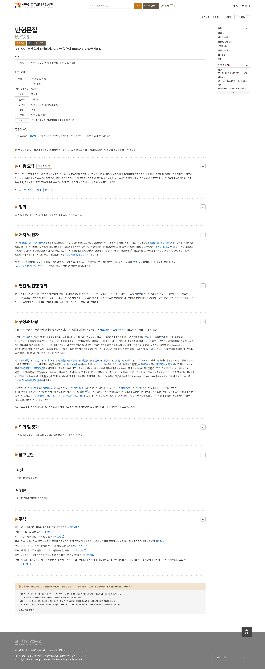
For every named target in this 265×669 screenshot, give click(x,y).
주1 (132, 250)
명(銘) (107, 360)
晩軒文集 (23, 37)
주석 (220, 59)
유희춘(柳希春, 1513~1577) (44, 395)
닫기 (203, 166)
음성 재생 (42, 166)
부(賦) (26, 337)
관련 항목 (224, 65)
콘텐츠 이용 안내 (25, 610)
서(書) (48, 360)
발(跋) (96, 360)
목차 (220, 28)
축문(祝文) (48, 387)
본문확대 (236, 17)
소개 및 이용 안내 (240, 6)
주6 (161, 337)
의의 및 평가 (223, 50)
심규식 (33, 135)
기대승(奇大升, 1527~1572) (72, 395)
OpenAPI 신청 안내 (57, 650)
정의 (220, 33)
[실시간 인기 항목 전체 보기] (171, 5)
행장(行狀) (126, 387)
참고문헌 (221, 55)
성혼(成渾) (25, 368)
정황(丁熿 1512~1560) (161, 242)
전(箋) (118, 360)
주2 (134, 261)
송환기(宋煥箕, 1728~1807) (28, 266)
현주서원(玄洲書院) (76, 254)
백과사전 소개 (21, 650)
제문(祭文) (79, 387)
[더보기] (233, 92)
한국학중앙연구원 (28, 642)
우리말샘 (72, 527)
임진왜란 (28, 189)
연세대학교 (120, 329)
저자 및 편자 (223, 37)
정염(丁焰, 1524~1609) (33, 242)
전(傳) (139, 387)
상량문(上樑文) (30, 387)
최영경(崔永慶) (163, 364)
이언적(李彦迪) (73, 364)
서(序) (74, 360)
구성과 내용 (222, 46)
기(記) (85, 360)
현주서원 (49, 189)
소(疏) (37, 360)
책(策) (26, 360)
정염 (39, 189)
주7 (155, 368)
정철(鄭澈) (38, 368)
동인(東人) (146, 364)
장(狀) (128, 360)
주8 (86, 391)
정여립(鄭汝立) (163, 246)
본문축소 (248, 17)
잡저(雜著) (61, 360)
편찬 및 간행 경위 (225, 42)
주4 (111, 337)
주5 (145, 337)
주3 (139, 293)
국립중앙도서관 (107, 329)
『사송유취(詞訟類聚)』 (32, 380)
